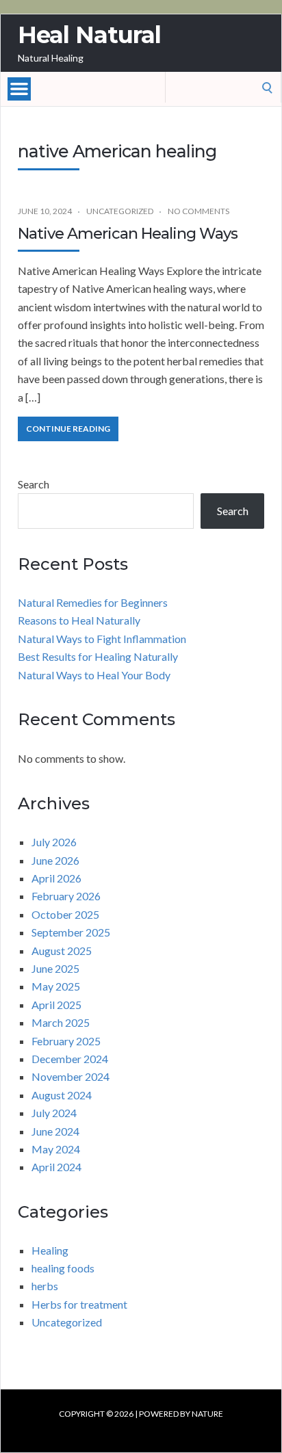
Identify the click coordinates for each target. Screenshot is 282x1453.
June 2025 (55, 968)
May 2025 (55, 986)
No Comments (198, 211)
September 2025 (70, 932)
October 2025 (65, 914)
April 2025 (56, 1004)
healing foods (62, 1267)
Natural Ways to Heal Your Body (94, 674)
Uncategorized (119, 211)
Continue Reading (68, 428)
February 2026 (66, 895)
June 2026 (55, 860)
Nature (207, 1414)
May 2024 (55, 1148)
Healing (49, 1250)
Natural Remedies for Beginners (93, 602)
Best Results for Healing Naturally (98, 656)
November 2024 (70, 1076)
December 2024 (69, 1058)
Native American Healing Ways (128, 233)
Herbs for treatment (79, 1304)
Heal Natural (89, 35)
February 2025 (66, 1040)
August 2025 (61, 950)
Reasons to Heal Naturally (79, 620)
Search (33, 483)
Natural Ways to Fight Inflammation (102, 638)
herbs (44, 1285)
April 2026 (56, 878)
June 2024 (55, 1131)
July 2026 (54, 841)
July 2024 (54, 1112)
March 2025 (60, 1022)
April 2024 (56, 1166)
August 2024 (61, 1094)
